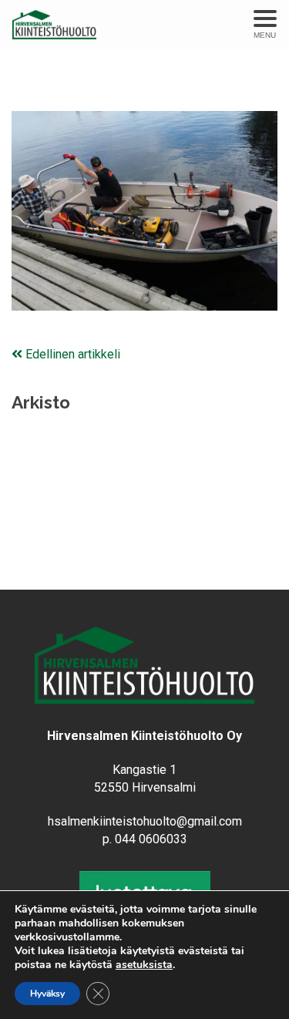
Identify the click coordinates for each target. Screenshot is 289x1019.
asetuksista (144, 965)
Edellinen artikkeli (71, 354)
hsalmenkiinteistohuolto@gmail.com (145, 821)
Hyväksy (47, 993)
